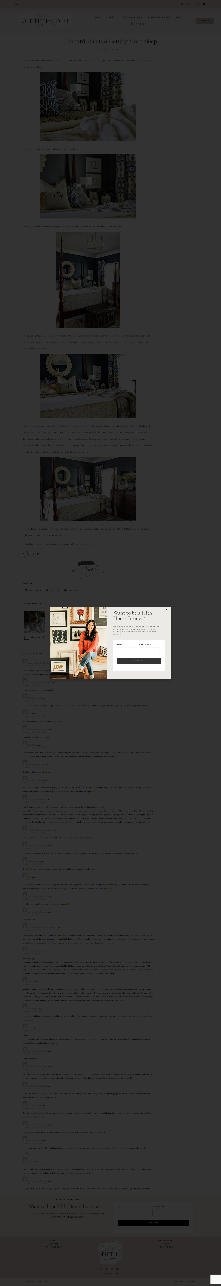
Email (120, 644)
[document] (110, 643)
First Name (145, 644)
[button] (166, 609)
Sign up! (139, 661)
